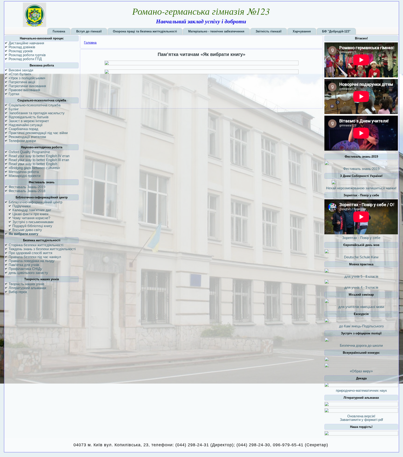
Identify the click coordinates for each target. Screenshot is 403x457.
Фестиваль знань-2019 (361, 169)
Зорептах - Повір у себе (361, 238)
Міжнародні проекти (24, 176)
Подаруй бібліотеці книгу (32, 226)
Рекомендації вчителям (27, 137)
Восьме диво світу (27, 230)
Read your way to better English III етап (39, 160)
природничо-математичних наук (361, 390)
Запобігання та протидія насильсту (37, 113)
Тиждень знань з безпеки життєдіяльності (42, 249)
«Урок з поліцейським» (27, 78)
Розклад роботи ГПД (25, 59)
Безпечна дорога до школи (361, 345)
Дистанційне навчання (26, 43)
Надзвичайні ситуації (25, 125)
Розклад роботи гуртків (27, 55)
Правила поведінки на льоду (32, 261)
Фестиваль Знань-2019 (27, 187)
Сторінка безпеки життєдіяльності (36, 245)
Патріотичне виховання (27, 86)
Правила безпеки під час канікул (35, 257)
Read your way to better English (33, 164)
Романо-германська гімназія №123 (201, 11)
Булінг (14, 109)
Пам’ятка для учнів (24, 265)
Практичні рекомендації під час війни (38, 133)
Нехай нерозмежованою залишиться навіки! (361, 188)
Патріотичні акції (22, 82)
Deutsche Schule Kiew (361, 257)
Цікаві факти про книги (30, 214)
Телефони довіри (22, 141)
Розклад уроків (21, 51)
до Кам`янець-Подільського (361, 326)
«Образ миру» (361, 371)
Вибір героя (18, 292)
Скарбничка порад (23, 129)
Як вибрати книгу (23, 234)
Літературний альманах (27, 288)
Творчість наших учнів (26, 284)
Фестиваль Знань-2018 (27, 191)
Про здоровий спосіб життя (30, 253)
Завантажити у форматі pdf (361, 420)
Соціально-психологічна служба (34, 105)
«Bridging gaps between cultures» (34, 168)
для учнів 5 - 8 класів (361, 276)
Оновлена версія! (361, 416)
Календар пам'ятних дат (31, 210)
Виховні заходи (21, 70)
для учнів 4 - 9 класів (361, 287)
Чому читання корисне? (31, 218)
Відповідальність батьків (29, 117)
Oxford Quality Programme (29, 152)
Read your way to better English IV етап (39, 156)
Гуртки (14, 94)
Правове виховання (24, 90)
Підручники (21, 206)
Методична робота (24, 172)
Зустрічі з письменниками (32, 222)
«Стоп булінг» (20, 74)
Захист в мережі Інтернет (29, 121)
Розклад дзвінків (22, 47)
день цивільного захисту (28, 273)
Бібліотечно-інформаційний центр (35, 202)
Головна (90, 42)
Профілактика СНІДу (25, 269)
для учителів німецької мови (361, 307)
